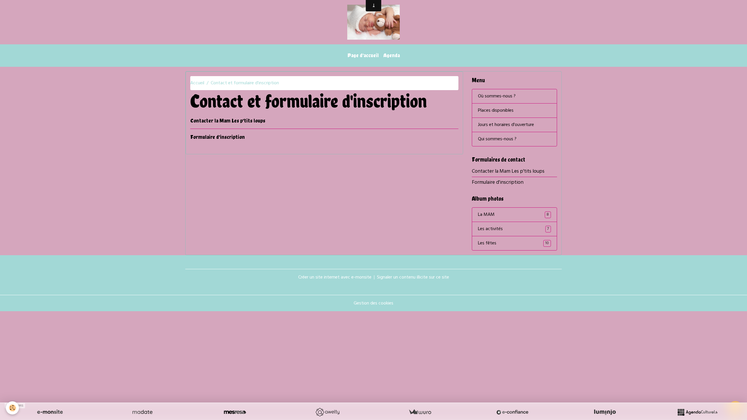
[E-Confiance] (512, 412)
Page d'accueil (363, 55)
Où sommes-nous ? (497, 96)
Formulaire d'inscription (217, 137)
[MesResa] (235, 412)
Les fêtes (513, 243)
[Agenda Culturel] (697, 412)
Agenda (391, 55)
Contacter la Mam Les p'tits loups (227, 120)
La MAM (513, 214)
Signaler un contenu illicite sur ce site (413, 277)
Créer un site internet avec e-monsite (334, 277)
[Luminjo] (605, 412)
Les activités (513, 229)
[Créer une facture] (420, 412)
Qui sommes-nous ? (497, 139)
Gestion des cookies (373, 303)
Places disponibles (496, 110)
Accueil (197, 83)
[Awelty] (327, 412)
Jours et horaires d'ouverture (506, 125)
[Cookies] (12, 407)
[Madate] (142, 412)
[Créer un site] (50, 412)
